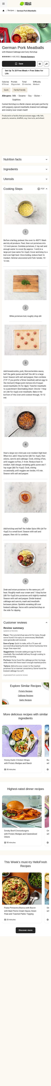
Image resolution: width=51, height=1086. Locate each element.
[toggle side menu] (3, 3)
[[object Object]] (39, 63)
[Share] (46, 63)
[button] (25, 169)
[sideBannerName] (25, 137)
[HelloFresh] (25, 4)
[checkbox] (3, 57)
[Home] (3, 10)
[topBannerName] (25, 19)
